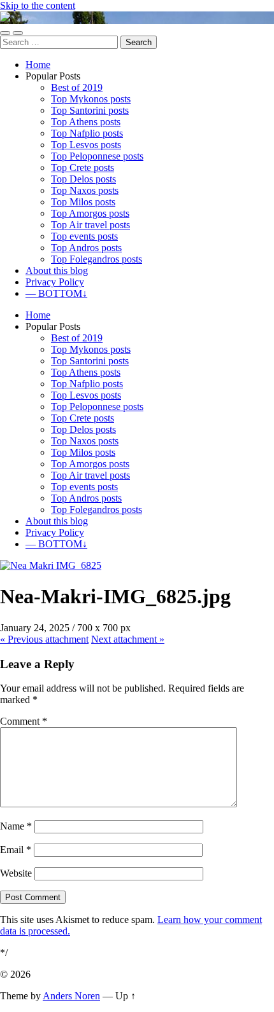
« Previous (44, 639)
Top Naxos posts (85, 190)
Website (16, 873)
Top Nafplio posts (87, 133)
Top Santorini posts (90, 110)
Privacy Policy (54, 282)
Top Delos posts (83, 179)
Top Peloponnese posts (97, 156)
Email (15, 849)
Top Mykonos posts (91, 98)
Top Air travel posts (90, 224)
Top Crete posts (82, 167)
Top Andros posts (86, 247)
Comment (23, 721)
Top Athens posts (85, 121)
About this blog (56, 270)
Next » (127, 639)
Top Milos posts (83, 201)
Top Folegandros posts (96, 259)
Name (16, 826)
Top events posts (84, 236)
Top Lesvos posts (86, 144)
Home (37, 64)
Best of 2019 (77, 87)
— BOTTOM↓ (56, 293)
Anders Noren (71, 995)
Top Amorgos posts (90, 213)
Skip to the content (37, 5)
